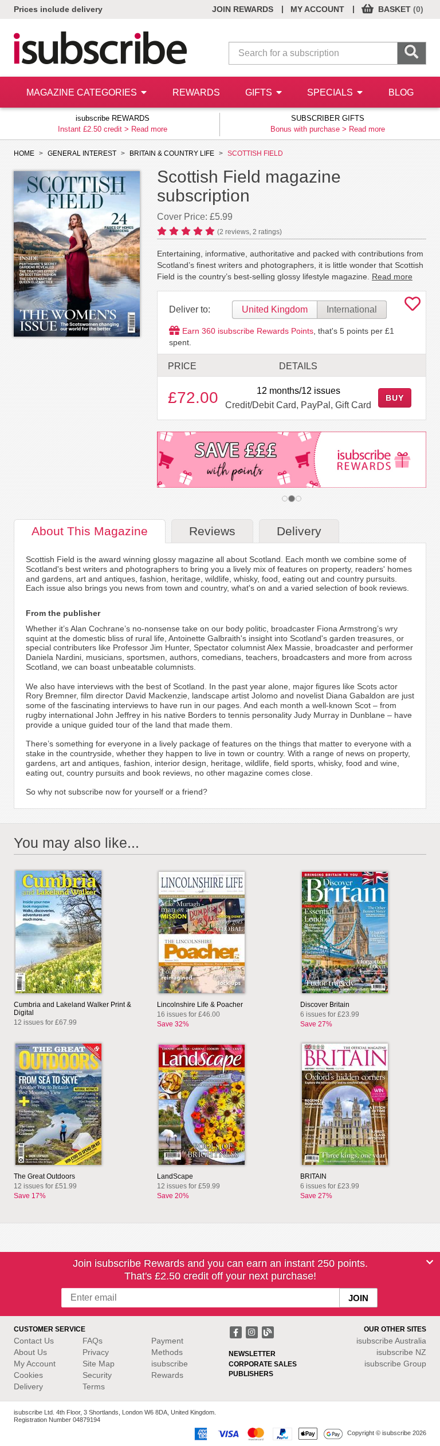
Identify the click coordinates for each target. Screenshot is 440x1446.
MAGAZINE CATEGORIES (82, 92)
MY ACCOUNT (317, 9)
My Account (35, 1363)
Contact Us (34, 1340)
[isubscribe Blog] (267, 1331)
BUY (395, 397)
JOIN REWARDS (242, 9)
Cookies (28, 1375)
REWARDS (196, 92)
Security (97, 1375)
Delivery (28, 1386)
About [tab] (90, 531)
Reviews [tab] (212, 531)
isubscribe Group (395, 1363)
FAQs (92, 1340)
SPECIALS (331, 92)
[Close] (429, 1262)
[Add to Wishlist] (412, 306)
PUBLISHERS (251, 1374)
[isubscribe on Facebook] (237, 1331)
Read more (149, 129)
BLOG (401, 92)
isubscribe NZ (401, 1352)
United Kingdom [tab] (275, 309)
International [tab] (352, 309)
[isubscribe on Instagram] (253, 1331)
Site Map (98, 1363)
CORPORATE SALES (263, 1364)
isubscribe (391, 1340)
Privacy (95, 1352)
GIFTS (259, 92)
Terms (93, 1386)
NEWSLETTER (252, 1354)
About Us (30, 1352)
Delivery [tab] (299, 531)
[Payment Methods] (266, 1433)
